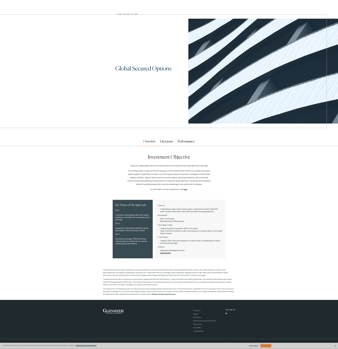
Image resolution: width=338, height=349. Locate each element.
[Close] (335, 346)
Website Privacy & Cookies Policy (86, 345)
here (185, 189)
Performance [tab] (186, 141)
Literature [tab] (166, 141)
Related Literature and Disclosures (164, 294)
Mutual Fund (165, 253)
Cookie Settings (253, 345)
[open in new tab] (226, 313)
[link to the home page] (113, 311)
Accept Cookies (265, 345)
